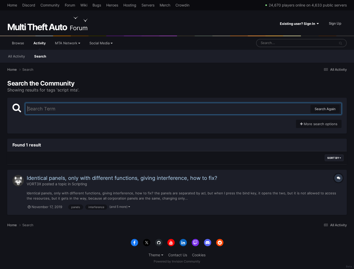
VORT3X (34, 184)
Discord (28, 5)
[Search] (340, 43)
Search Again (325, 109)
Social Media (100, 43)
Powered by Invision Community (177, 261)
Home (12, 5)
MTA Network (66, 43)
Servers (147, 5)
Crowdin (182, 5)
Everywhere (319, 43)
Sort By (333, 157)
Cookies (199, 255)
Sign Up (335, 23)
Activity (39, 43)
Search (40, 56)
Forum (70, 5)
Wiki (83, 5)
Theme (154, 255)
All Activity (16, 56)
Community (50, 5)
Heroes (112, 5)
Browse (18, 43)
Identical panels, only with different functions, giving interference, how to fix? (122, 178)
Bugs (97, 5)
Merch (165, 5)
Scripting (79, 184)
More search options (320, 124)
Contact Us (177, 255)
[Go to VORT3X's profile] (18, 180)
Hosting (129, 5)
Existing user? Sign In (298, 24)
